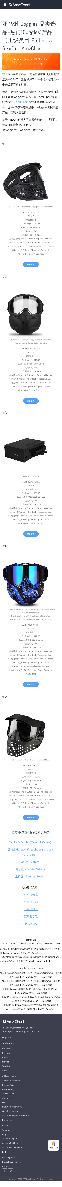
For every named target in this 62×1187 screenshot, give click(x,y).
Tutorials (6, 1130)
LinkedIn (49, 943)
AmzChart (22, 102)
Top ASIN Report (9, 1138)
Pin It (58, 943)
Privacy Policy (8, 1089)
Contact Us (7, 1098)
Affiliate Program (10, 1076)
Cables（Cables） (31, 862)
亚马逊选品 (31, 894)
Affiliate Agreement (11, 1080)
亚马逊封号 (31, 909)
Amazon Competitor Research (16, 1115)
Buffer (39, 943)
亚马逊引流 (31, 916)
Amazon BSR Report (11, 1143)
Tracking (6, 1066)
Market (5, 1061)
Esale (4, 1166)
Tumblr (23, 943)
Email (31, 943)
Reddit (14, 943)
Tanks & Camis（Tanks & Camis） (31, 842)
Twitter (5, 943)
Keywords (6, 1053)
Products (6, 1048)
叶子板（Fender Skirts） (31, 869)
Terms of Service (10, 1093)
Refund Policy (8, 1085)
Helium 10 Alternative (12, 1106)
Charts (5, 1057)
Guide (5, 1125)
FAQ (4, 1102)
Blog (4, 1134)
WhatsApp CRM (9, 1157)
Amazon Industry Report (13, 1147)
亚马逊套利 (31, 902)
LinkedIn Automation (11, 1162)
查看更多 (31, 264)
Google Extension (10, 1111)
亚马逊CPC (31, 923)
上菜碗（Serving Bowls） (31, 876)
